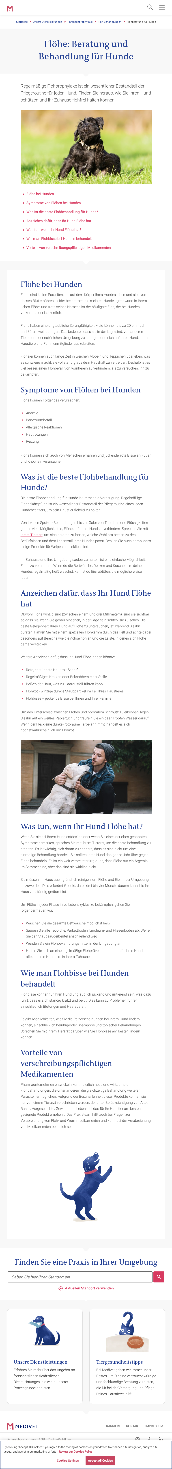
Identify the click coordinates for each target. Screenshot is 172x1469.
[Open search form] (149, 7)
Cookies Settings (68, 1460)
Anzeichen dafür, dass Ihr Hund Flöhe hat (58, 221)
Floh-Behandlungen (109, 21)
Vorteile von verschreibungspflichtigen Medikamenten (68, 248)
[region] (86, 1454)
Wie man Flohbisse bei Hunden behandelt (59, 239)
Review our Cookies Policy (75, 1451)
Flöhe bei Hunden (40, 194)
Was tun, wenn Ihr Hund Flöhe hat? (53, 230)
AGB (42, 1439)
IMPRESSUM (154, 1426)
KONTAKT (133, 1426)
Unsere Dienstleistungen (47, 21)
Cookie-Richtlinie (59, 1439)
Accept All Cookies (100, 1460)
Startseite (22, 21)
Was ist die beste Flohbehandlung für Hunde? (62, 212)
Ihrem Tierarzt (32, 535)
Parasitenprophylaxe (79, 21)
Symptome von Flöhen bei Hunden (53, 203)
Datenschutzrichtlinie (21, 1439)
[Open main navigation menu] (161, 7)
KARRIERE (113, 1426)
